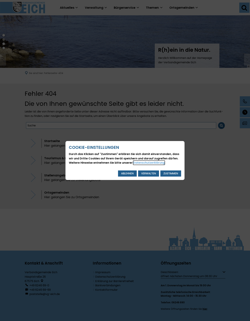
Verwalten (148, 173)
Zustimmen (170, 173)
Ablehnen (127, 173)
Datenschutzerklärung (149, 163)
